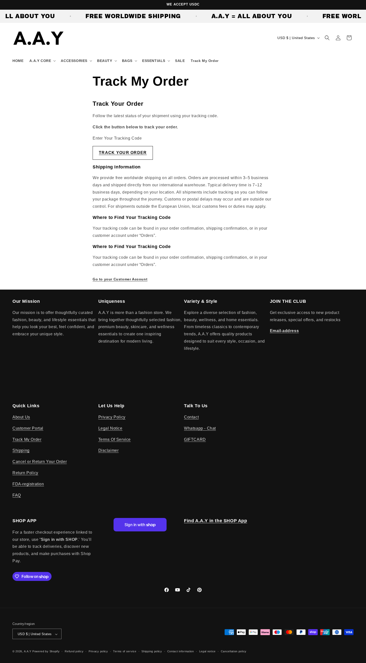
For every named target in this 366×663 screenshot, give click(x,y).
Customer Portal (27, 428)
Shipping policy (151, 651)
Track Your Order (123, 152)
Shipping (21, 451)
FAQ (16, 495)
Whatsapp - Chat (200, 428)
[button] (42, 60)
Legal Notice (110, 428)
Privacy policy (98, 651)
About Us (21, 417)
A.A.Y (28, 651)
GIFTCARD (195, 439)
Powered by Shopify (46, 651)
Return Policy (25, 473)
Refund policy (74, 651)
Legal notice (207, 651)
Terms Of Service (114, 439)
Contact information (180, 651)
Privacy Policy (111, 417)
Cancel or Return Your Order (39, 462)
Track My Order (26, 439)
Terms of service (124, 651)
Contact (191, 417)
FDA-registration (28, 484)
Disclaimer (108, 451)
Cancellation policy (233, 651)
